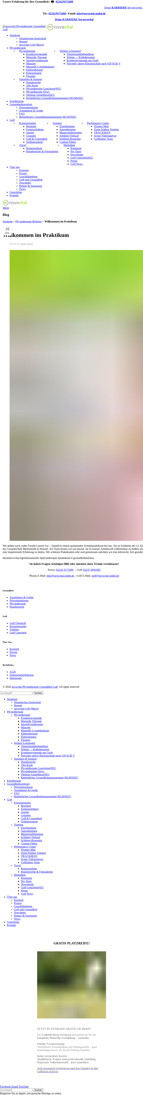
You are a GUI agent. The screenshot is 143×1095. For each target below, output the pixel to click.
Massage (31, 63)
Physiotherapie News (38, 91)
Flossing (30, 76)
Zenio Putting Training (106, 129)
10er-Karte (32, 85)
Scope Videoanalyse (105, 135)
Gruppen (31, 135)
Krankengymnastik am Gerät (82, 60)
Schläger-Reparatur (70, 138)
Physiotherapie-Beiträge (28, 221)
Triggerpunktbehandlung (80, 54)
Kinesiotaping (34, 72)
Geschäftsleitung (28, 176)
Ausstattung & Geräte (31, 110)
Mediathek (69, 145)
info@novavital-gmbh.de (91, 13)
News (22, 189)
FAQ (22, 113)
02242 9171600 (64, 569)
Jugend (30, 132)
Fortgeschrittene (35, 129)
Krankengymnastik (36, 54)
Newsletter (25, 182)
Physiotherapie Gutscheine (43, 88)
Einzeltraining (67, 126)
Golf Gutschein (81, 157)
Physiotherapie (27, 51)
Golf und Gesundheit (30, 179)
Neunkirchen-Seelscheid (32, 38)
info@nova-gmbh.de (61, 575)
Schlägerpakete (34, 142)
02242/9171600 (64, 1)
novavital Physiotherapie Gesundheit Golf (35, 686)
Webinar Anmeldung (40, 94)
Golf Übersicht (18, 623)
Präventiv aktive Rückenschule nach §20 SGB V (94, 63)
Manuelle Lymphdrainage (40, 66)
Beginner (31, 126)
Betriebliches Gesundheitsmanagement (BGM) (55, 98)
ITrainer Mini (101, 126)
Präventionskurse (28, 107)
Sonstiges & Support (30, 79)
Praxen (23, 173)
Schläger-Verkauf (69, 135)
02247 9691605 (92, 569)
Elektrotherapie (34, 69)
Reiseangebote (34, 148)
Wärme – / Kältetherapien (81, 57)
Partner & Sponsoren (30, 185)
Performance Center (98, 123)
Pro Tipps (75, 151)
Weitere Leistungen (70, 51)
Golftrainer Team (103, 138)
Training (57, 123)
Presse (73, 160)
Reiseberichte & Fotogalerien (42, 151)
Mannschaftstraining (70, 132)
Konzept (24, 170)
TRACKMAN (102, 132)
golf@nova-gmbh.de (105, 575)
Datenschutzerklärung (22, 674)
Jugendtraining (67, 129)
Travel (22, 145)
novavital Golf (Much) (31, 44)
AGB (13, 671)
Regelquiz (76, 148)
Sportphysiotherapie (37, 60)
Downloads (76, 154)
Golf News (76, 163)
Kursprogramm (27, 123)
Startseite (8, 221)
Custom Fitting (67, 142)
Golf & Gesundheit (36, 138)
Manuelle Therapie (36, 57)
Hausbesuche (33, 82)
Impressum (16, 678)
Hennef (23, 41)
